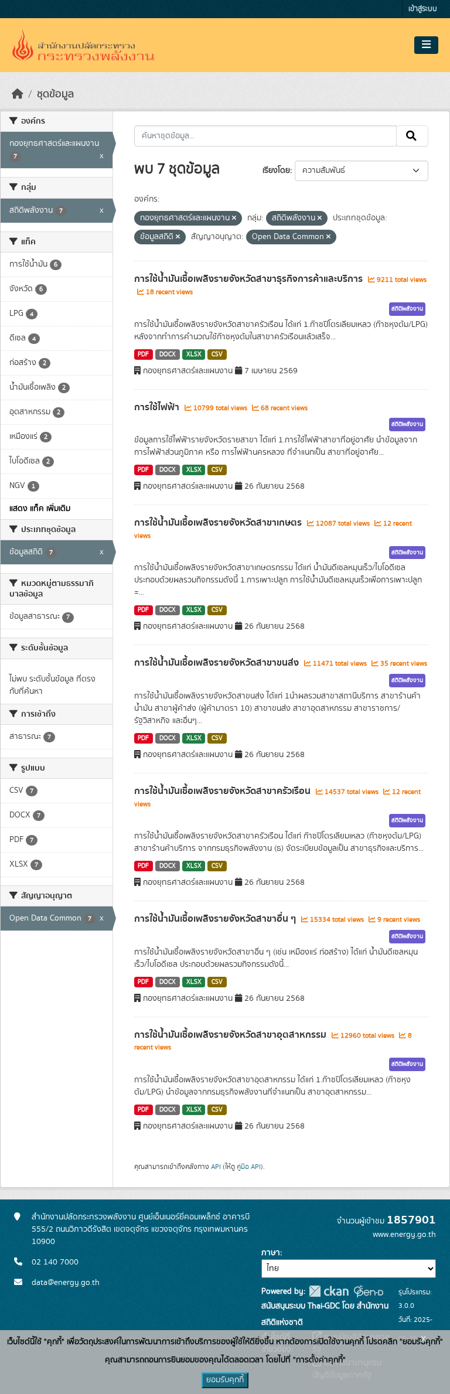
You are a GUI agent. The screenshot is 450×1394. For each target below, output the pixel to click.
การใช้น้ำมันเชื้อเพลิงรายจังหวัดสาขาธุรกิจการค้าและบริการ (249, 279)
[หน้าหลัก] (17, 94)
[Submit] (412, 135)
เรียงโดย (276, 170)
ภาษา (270, 1253)
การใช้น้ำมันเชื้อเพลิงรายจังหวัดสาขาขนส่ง (217, 662)
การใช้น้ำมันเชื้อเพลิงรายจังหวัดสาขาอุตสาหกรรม (231, 1034)
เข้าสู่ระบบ (422, 9)
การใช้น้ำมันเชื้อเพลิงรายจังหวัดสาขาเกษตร (219, 522)
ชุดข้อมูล (55, 94)
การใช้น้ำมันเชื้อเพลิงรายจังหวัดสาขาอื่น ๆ (216, 918)
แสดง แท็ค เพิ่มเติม (39, 508)
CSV (217, 354)
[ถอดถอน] (234, 218)
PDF (143, 354)
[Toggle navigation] (426, 45)
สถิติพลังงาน (407, 309)
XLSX (194, 354)
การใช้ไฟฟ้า (158, 407)
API (216, 1166)
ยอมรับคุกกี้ (225, 1380)
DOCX (167, 354)
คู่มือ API (249, 1166)
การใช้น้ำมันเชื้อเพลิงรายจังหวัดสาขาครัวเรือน (223, 791)
